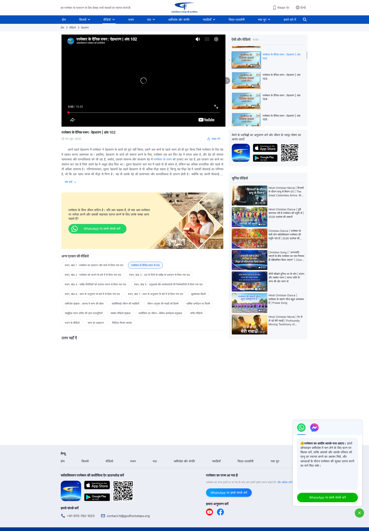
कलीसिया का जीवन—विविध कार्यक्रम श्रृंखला (160, 313)
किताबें (82, 19)
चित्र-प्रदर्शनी (237, 19)
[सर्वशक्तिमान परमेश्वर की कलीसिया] (184, 7)
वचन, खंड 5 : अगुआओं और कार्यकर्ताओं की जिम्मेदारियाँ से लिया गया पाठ (168, 284)
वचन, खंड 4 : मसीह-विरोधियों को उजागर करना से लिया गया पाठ (95, 284)
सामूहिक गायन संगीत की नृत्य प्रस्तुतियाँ (83, 313)
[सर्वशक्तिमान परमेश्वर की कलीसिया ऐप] (241, 152)
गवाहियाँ (207, 19)
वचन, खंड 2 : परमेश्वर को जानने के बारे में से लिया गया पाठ (93, 274)
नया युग (262, 19)
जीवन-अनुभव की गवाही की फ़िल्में (162, 303)
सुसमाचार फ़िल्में (198, 294)
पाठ (149, 19)
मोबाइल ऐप (283, 8)
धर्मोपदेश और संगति (178, 19)
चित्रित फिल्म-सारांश (122, 322)
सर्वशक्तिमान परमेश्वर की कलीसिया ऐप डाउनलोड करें (92, 475)
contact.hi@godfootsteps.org (128, 516)
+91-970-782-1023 (81, 516)
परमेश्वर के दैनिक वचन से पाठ (145, 265)
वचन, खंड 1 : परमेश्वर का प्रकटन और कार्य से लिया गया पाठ (94, 265)
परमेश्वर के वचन (163, 159)
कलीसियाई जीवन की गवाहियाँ (125, 303)
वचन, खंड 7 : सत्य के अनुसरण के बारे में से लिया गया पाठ (155, 294)
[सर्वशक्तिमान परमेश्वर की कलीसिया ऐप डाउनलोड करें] (71, 490)
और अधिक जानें (284, 482)
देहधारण (85, 27)
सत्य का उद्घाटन (96, 322)
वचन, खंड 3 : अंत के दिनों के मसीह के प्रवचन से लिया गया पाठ (159, 274)
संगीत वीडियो (196, 313)
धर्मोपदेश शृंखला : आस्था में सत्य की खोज (84, 303)
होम (64, 19)
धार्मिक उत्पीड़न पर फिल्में (198, 303)
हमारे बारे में (290, 19)
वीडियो (107, 19)
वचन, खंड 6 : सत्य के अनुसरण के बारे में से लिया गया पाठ (92, 294)
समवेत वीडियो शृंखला (120, 313)
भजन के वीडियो (72, 322)
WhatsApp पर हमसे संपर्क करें (229, 493)
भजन (131, 19)
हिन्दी (303, 8)
